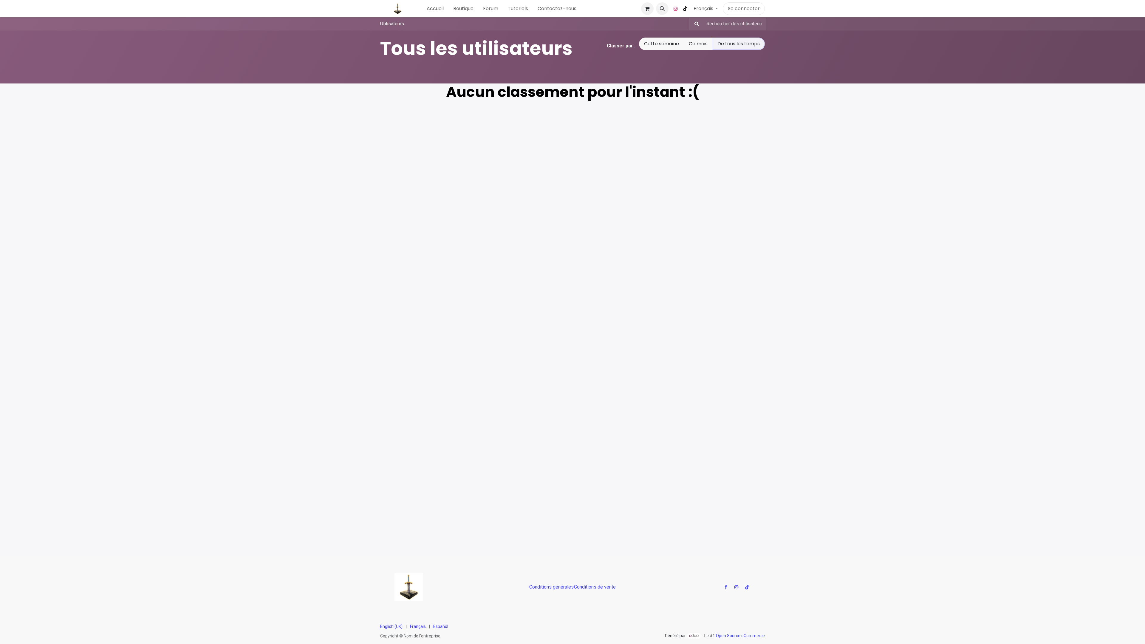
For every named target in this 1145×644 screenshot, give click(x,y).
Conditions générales (551, 587)
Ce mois (698, 43)
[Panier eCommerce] (647, 8)
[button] (662, 8)
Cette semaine (661, 43)
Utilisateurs (392, 24)
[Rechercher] (694, 24)
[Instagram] (675, 8)
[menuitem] (435, 9)
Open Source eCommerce (740, 635)
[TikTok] (685, 8)
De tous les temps (738, 43)
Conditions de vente (595, 587)
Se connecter (744, 8)
